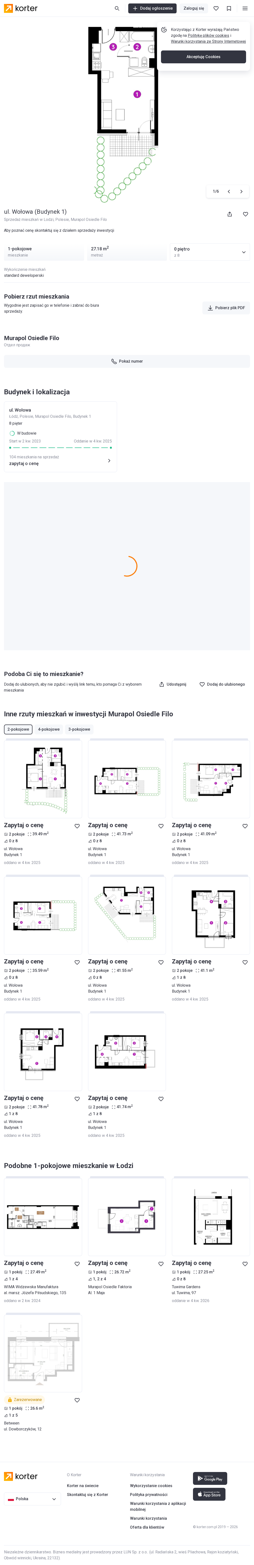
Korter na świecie (82, 1485)
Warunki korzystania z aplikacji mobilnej (158, 1506)
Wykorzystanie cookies (151, 1485)
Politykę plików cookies (208, 35)
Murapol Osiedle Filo (89, 219)
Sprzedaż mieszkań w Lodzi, (29, 219)
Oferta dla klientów (147, 1527)
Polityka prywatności (148, 1494)
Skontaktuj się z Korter (87, 1494)
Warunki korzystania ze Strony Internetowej (208, 41)
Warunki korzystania (148, 1518)
